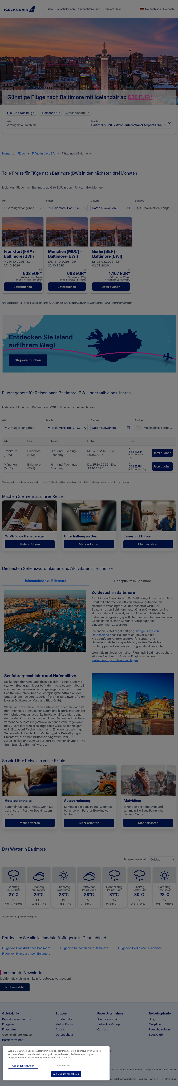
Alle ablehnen (63, 1065)
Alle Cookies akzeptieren (66, 1074)
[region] (56, 1063)
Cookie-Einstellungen (23, 1065)
